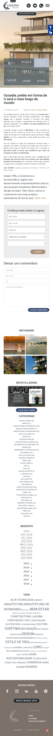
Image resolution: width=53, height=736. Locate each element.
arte (23, 610)
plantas (33, 651)
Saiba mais (40, 198)
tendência (34, 662)
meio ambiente (13, 651)
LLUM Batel (25, 474)
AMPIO (24, 423)
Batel (28, 610)
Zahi (25, 516)
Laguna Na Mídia (25, 471)
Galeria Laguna (25, 458)
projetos (39, 651)
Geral (24, 460)
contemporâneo (28, 624)
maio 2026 (26, 544)
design (28, 634)
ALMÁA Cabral (25, 421)
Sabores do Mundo (25, 503)
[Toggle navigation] (47, 5)
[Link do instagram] (14, 345)
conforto (37, 613)
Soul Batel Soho (25, 506)
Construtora (25, 439)
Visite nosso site (26, 14)
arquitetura (14, 604)
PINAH (24, 492)
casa (22, 613)
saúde (32, 654)
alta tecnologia (22, 599)
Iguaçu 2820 (25, 463)
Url (7, 281)
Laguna (17, 647)
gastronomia (36, 642)
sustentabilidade (19, 658)
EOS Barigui (25, 452)
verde (45, 662)
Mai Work (25, 484)
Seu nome (9, 270)
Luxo (25, 476)
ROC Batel (25, 500)
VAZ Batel (25, 513)
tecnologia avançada (15, 662)
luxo (37, 647)
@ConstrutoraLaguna (26, 335)
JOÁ (25, 466)
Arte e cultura (24, 434)
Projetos (25, 498)
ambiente (38, 600)
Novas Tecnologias (25, 487)
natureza (24, 651)
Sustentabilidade (24, 508)
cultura (42, 624)
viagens (31, 666)
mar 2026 (26, 551)
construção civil (18, 620)
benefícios (16, 613)
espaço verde (42, 638)
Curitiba (12, 628)
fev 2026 (26, 554)
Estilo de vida (24, 455)
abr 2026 (26, 547)
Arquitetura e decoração (24, 426)
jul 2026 (26, 537)
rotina (25, 654)
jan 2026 (26, 557)
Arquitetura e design (25, 429)
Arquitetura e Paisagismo (35, 110)
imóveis (45, 642)
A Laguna (32, 718)
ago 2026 (27, 534)
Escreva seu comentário (14, 287)
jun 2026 (26, 541)
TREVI (25, 511)
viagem (20, 667)
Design (25, 447)
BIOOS (24, 436)
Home (30, 716)
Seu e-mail (9, 276)
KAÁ (24, 468)
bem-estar (39, 609)
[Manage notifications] (47, 731)
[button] (50, 39)
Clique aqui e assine (26, 410)
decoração (28, 628)
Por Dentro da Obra (24, 495)
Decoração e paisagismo (24, 444)
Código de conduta (37, 721)
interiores (8, 648)
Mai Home (25, 479)
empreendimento (28, 638)
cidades (28, 613)
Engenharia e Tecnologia (24, 450)
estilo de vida (17, 642)
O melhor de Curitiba (25, 490)
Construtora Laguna (24, 442)
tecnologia (40, 658)
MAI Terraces (25, 482)
